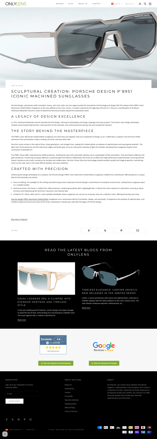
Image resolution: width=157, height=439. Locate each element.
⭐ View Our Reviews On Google (104, 363)
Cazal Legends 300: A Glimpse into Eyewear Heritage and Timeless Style (44, 301)
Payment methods (72, 400)
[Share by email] (138, 230)
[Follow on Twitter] (12, 419)
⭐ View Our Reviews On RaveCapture (56, 363)
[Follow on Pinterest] (24, 419)
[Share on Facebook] (89, 230)
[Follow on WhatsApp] (30, 419)
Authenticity (69, 388)
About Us (68, 385)
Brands (60, 3)
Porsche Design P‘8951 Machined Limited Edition (30, 199)
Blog (70, 3)
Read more (22, 320)
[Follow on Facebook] (7, 419)
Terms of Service (71, 411)
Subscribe (14, 401)
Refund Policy (70, 407)
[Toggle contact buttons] (152, 434)
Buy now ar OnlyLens (19, 219)
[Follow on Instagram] (18, 419)
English (129, 4)
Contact (96, 3)
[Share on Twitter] (105, 230)
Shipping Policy (70, 404)
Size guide (69, 396)
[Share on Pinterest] (121, 230)
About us (82, 3)
